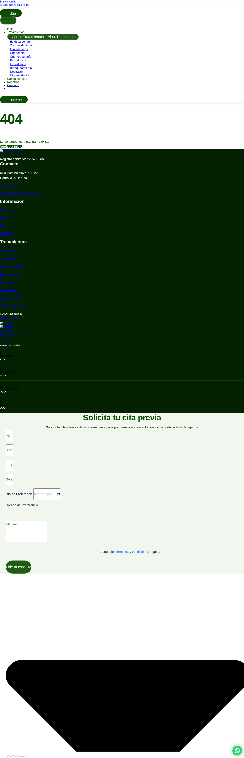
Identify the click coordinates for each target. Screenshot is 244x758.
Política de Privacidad (12, 335)
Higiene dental (20, 75)
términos (123, 552)
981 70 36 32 (9, 186)
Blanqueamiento (21, 67)
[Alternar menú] (8, 20)
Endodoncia (18, 64)
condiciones (141, 552)
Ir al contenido (8, 1)
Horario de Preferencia (22, 505)
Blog (3, 226)
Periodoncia (18, 60)
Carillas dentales (21, 45)
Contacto (6, 234)
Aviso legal (6, 330)
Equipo (5, 218)
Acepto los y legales (130, 552)
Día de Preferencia (19, 494)
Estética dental (20, 41)
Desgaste (16, 71)
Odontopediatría (20, 56)
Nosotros (6, 210)
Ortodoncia (17, 52)
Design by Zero (8, 318)
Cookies (5, 340)
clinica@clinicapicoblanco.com (21, 194)
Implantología (19, 49)
